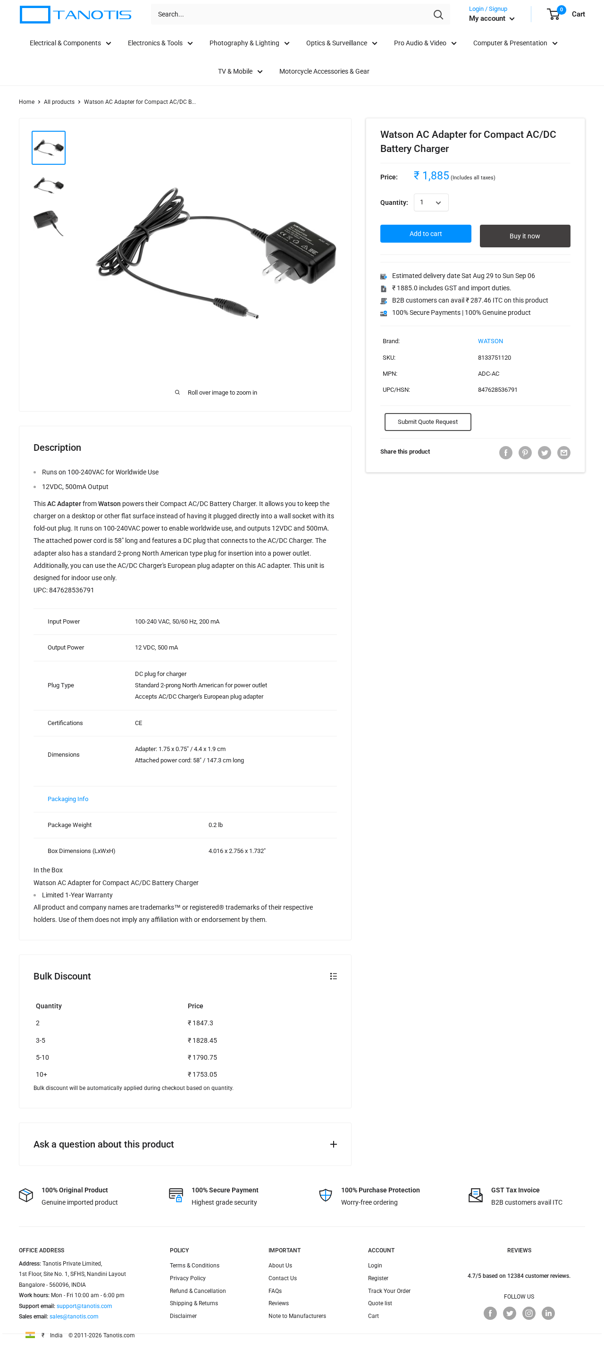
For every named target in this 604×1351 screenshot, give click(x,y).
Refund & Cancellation (198, 1291)
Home (26, 102)
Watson (490, 341)
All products (59, 102)
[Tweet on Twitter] (544, 452)
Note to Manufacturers (297, 1316)
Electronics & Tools (155, 43)
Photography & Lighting (244, 43)
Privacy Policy (188, 1278)
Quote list (380, 1303)
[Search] (438, 14)
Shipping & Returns (194, 1303)
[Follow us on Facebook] (490, 1313)
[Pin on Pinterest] (525, 452)
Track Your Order (389, 1291)
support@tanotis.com (84, 1306)
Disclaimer (183, 1316)
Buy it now (525, 236)
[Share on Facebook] (505, 452)
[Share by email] (563, 452)
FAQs (275, 1291)
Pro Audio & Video (420, 43)
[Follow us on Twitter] (509, 1313)
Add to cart (426, 234)
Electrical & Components (65, 43)
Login (375, 1265)
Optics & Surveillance (336, 43)
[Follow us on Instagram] (529, 1313)
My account (488, 18)
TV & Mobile (235, 71)
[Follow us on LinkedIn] (548, 1313)
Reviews (278, 1303)
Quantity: (394, 203)
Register (378, 1278)
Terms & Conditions (194, 1265)
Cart (373, 1316)
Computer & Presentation (510, 43)
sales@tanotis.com (74, 1316)
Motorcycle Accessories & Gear (324, 71)
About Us (280, 1265)
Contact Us (282, 1278)
